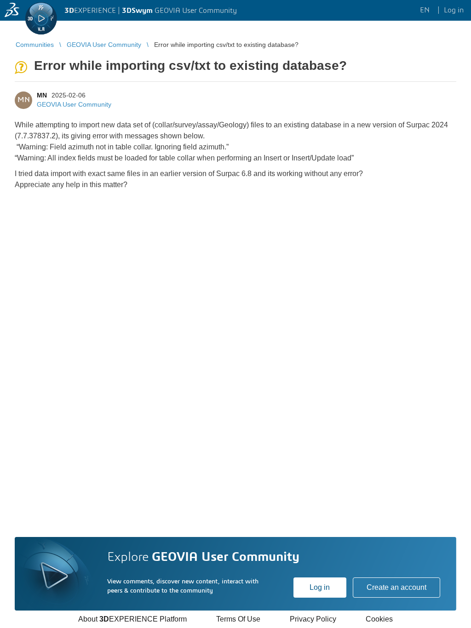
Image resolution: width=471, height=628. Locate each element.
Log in (320, 587)
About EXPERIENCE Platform (132, 619)
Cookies (379, 619)
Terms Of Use (238, 619)
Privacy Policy (313, 619)
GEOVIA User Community (74, 104)
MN (42, 95)
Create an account (396, 587)
